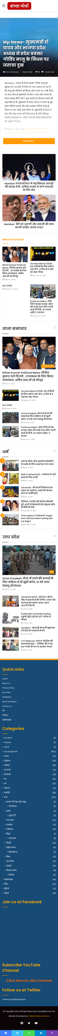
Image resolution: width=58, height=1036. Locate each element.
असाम (8, 811)
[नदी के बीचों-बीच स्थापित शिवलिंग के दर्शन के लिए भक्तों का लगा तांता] (10, 465)
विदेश (6, 884)
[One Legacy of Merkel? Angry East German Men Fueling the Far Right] (10, 519)
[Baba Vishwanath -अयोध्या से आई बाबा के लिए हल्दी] (10, 478)
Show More (28, 141)
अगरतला (12, 838)
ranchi (6, 747)
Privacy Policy (8, 688)
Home (5, 678)
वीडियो (6, 888)
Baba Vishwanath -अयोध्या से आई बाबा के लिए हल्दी (38, 476)
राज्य (5, 797)
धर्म (3, 710)
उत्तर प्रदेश (10, 820)
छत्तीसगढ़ (9, 829)
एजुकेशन (7, 760)
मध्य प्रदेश (10, 861)
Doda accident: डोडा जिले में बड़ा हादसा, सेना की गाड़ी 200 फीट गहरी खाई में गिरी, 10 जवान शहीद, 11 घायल (41, 307)
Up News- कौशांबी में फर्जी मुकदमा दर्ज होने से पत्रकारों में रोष (38, 629)
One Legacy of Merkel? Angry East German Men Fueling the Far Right (37, 518)
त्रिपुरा (8, 833)
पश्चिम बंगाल (10, 847)
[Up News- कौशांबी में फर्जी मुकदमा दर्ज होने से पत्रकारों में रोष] (10, 632)
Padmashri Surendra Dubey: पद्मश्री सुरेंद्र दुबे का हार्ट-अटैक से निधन (36, 616)
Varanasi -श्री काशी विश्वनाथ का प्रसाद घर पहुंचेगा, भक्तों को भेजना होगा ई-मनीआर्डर (37, 490)
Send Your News (9, 701)
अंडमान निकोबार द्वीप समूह (16, 801)
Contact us (7, 706)
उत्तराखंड (9, 824)
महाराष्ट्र (8, 865)
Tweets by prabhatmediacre (14, 999)
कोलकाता (13, 852)
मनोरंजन (5, 715)
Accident (8, 737)
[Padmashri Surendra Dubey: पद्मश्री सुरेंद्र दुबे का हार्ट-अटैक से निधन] (10, 618)
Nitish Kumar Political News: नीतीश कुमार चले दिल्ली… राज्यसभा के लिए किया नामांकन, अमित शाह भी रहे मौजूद (14, 270)
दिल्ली (8, 843)
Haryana (7, 742)
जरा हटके (7, 769)
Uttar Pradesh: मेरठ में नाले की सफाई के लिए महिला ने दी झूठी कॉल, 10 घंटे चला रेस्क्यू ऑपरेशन (36, 416)
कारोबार (7, 765)
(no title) (7, 285)
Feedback (6, 697)
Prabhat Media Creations (39, 1016)
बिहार (8, 856)
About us (6, 683)
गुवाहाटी (12, 815)
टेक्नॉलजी (7, 774)
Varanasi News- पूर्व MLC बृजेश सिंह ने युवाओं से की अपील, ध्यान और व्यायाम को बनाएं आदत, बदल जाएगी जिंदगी (38, 601)
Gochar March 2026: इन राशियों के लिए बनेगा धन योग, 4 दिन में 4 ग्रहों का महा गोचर (42, 268)
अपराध (6, 756)
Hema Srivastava (12, 72)
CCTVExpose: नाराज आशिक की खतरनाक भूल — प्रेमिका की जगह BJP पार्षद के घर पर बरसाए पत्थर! (37, 643)
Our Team (6, 692)
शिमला (11, 875)
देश (5, 779)
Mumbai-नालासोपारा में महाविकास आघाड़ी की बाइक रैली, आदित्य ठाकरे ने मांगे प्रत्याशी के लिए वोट (28, 133)
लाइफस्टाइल (6, 720)
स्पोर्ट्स (6, 893)
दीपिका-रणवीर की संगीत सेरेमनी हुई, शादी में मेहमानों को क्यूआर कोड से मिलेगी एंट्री (38, 504)
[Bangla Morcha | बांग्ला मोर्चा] (19, 6)
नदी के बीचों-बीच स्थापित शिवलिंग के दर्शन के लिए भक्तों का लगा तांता (37, 463)
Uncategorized (10, 751)
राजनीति (7, 792)
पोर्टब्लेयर (12, 806)
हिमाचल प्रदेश (11, 870)
